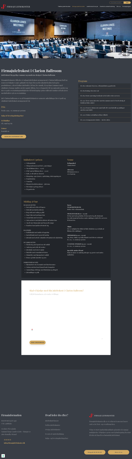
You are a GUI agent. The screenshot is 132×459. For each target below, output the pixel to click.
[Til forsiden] (15, 6)
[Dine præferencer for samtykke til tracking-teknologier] (3, 456)
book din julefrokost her (14, 136)
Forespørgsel (126, 6)
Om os (119, 6)
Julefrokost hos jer (92, 6)
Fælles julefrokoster (64, 6)
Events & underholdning (107, 6)
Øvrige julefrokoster (78, 6)
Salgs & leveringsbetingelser (12, 116)
